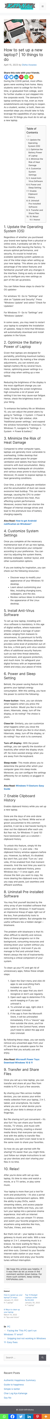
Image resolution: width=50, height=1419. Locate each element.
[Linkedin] (16, 77)
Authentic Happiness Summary (20, 1380)
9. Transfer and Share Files (36, 212)
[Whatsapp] (26, 77)
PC (8, 1326)
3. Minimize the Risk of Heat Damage (36, 162)
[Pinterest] (21, 77)
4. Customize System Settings (35, 171)
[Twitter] (11, 77)
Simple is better (12, 1389)
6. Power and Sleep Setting (34, 186)
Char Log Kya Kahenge (15, 1393)
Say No (7, 1397)
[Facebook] (6, 77)
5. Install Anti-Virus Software (36, 180)
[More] (31, 77)
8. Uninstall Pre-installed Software (35, 203)
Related (37, 220)
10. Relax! (33, 216)
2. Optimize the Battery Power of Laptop (35, 152)
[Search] (42, 1358)
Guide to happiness (14, 1384)
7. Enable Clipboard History (32, 194)
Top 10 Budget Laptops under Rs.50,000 (31, 1297)
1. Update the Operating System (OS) (34, 143)
